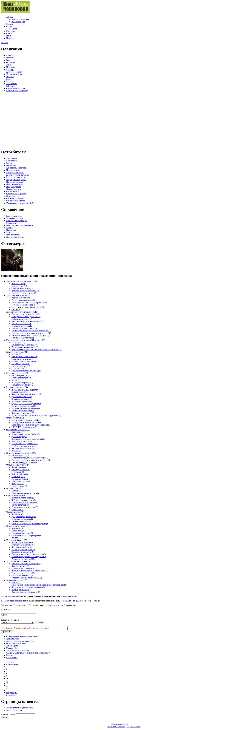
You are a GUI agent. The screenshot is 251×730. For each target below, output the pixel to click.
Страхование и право (17, 526)
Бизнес (9, 79)
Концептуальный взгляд (17, 91)
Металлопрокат (20, 455)
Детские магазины (22, 396)
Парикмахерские (20, 364)
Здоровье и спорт (14, 72)
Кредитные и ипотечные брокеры (28, 587)
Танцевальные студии (23, 385)
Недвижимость (15, 418)
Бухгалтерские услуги (23, 545)
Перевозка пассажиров (23, 300)
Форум (9, 26)
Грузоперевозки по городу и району (29, 302)
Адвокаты (17, 528)
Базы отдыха (12, 161)
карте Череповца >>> (67, 596)
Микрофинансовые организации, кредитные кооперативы (39, 585)
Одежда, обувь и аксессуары (26, 404)
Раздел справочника (10, 620)
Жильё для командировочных (19, 708)
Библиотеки (11, 223)
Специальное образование (25, 444)
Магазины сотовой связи (24, 502)
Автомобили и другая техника (21, 281)
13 (7, 685)
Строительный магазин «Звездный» (22, 636)
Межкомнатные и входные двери (28, 321)
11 (7, 681)
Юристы (17, 538)
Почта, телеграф (20, 505)
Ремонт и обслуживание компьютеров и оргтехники (37, 349)
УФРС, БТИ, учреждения (24, 427)
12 (7, 683)
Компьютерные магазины (17, 175)
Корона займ (12, 648)
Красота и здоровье (16, 352)
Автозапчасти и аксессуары (26, 291)
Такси (16, 309)
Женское (10, 76)
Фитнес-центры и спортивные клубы (30, 524)
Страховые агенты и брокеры (26, 535)
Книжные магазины (15, 172)
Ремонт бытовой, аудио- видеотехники (30, 571)
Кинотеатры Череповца (16, 168)
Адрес (4, 615)
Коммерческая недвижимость (26, 422)
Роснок (9, 655)
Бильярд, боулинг (21, 469)
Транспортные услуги (18, 295)
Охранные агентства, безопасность (29, 554)
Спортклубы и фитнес (16, 194)
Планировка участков (23, 338)
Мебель (16, 491)
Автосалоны (11, 158)
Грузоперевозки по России (25, 305)
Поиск (9, 36)
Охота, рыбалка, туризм (24, 406)
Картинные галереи (22, 378)
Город (9, 60)
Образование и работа (18, 429)
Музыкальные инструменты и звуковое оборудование (37, 415)
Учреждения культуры (23, 382)
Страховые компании (22, 533)
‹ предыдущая (12, 664)
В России (10, 86)
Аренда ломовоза (14, 710)
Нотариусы (18, 531)
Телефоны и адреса (14, 218)
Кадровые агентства (22, 441)
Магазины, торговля (17, 387)
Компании (11, 31)
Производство (14, 488)
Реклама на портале (116, 727)
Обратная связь (134, 727)
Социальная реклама (15, 88)
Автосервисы (19, 286)
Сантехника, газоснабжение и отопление (32, 331)
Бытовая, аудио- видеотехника (26, 394)
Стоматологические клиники (26, 371)
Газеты (9, 228)
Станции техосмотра (15, 201)
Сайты (9, 33)
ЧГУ (8, 232)
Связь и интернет (15, 495)
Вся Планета (12, 657)
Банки (9, 163)
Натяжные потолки (15, 182)
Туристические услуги (23, 573)
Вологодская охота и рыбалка (19, 225)
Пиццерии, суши (21, 481)
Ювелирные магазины (23, 413)
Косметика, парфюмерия (24, 401)
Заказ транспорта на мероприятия (28, 307)
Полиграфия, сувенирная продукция (29, 556)
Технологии (11, 83)
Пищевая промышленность (25, 493)
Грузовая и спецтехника (24, 293)
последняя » (11, 695)
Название (5, 610)
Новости (10, 58)
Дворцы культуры (21, 375)
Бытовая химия (20, 392)
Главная (4, 42)
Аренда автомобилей (22, 298)
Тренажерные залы (21, 521)
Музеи (16, 380)
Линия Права (12, 646)
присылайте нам (80, 601)
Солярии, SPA (19, 368)
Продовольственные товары (26, 408)
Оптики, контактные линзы (25, 361)
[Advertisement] (16, 120)
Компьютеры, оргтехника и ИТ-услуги (25, 340)
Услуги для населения (18, 561)
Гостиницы (11, 165)
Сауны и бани (12, 191)
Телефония (18, 509)
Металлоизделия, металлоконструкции (30, 335)
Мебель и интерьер (22, 319)
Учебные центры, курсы (24, 446)
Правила (10, 38)
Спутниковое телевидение (25, 507)
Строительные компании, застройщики (31, 425)
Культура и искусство (17, 373)
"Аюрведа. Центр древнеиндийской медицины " (28, 653)
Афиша (9, 17)
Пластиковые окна (14, 184)
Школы (16, 451)
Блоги (14, 29)
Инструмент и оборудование (26, 316)
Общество (10, 62)
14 (7, 688)
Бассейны (17, 514)
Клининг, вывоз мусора (23, 549)
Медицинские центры (16, 179)
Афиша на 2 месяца (20, 19)
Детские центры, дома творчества (28, 439)
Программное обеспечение (25, 347)
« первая (10, 662)
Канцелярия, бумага (22, 547)
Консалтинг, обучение (23, 552)
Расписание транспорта (16, 220)
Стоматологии (12, 196)
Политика (10, 67)
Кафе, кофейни (20, 474)
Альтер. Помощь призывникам (20, 641)
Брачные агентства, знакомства (27, 564)
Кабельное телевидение (24, 500)
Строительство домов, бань (26, 314)
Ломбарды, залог (20, 589)
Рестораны (18, 484)
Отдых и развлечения (17, 465)
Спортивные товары (22, 519)
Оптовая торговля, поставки (21, 453)
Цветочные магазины (23, 411)
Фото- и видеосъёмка (22, 575)
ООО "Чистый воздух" (16, 643)
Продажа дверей (13, 187)
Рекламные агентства (23, 559)
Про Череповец (13, 235)
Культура (10, 69)
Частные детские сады (23, 448)
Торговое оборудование (24, 462)
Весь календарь (18, 22)
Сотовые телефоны (14, 198)
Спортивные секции (15, 237)
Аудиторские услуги (22, 542)
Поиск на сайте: (8, 715)
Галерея (9, 24)
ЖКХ (8, 65)
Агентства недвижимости (25, 420)
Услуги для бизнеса (16, 540)
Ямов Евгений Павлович (17, 650)
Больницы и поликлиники (25, 356)
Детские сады (19, 436)
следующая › (11, 692)
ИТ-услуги (18, 342)
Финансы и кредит (16, 580)
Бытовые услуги (21, 566)
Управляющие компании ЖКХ (20, 203)
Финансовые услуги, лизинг (26, 592)
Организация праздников (24, 568)
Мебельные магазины (16, 177)
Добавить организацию (11, 601)
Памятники (11, 230)
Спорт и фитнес (14, 512)
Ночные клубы (13, 170)
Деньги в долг (12, 639)
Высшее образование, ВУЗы (25, 434)
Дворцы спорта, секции (24, 516)
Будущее (10, 81)
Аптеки (16, 354)
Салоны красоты (13, 189)
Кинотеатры (18, 476)
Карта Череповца (14, 216)
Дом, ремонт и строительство (22, 312)
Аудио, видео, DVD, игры (25, 389)
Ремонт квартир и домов (24, 328)
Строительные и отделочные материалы (31, 333)
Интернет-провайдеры (23, 498)
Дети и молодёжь (14, 74)
